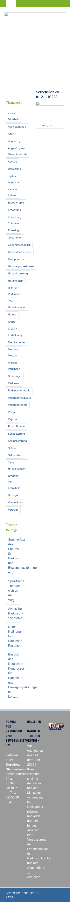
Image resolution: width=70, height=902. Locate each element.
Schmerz (13, 448)
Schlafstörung (16, 433)
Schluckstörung (17, 440)
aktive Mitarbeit (13, 116)
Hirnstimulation (17, 307)
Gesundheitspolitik (19, 244)
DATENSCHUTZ (30, 893)
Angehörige (15, 141)
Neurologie (14, 376)
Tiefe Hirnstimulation (17, 465)
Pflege (12, 411)
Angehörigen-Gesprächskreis (17, 151)
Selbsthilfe (14, 455)
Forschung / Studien (14, 220)
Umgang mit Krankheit (14, 481)
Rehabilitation (16, 426)
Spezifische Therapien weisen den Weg (16, 591)
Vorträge (13, 509)
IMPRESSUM (13, 893)
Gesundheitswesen (20, 252)
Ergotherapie (16, 202)
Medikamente (16, 342)
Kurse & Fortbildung (15, 332)
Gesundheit (15, 237)
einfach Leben (12, 192)
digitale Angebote (14, 179)
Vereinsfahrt (15, 502)
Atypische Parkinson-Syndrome (15, 613)
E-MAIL (10, 896)
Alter (11, 133)
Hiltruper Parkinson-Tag (14, 294)
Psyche (12, 419)
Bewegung (14, 168)
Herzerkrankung (18, 273)
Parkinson (14, 383)
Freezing (13, 230)
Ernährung (14, 209)
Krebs (11, 321)
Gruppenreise (16, 259)
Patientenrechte (17, 404)
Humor (12, 314)
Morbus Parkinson (14, 365)
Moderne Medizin (13, 352)
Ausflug (12, 161)
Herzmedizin (15, 280)
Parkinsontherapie (19, 390)
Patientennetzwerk (19, 397)
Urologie (13, 495)
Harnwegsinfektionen (21, 266)
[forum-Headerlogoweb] (35, 14)
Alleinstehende (17, 126)
